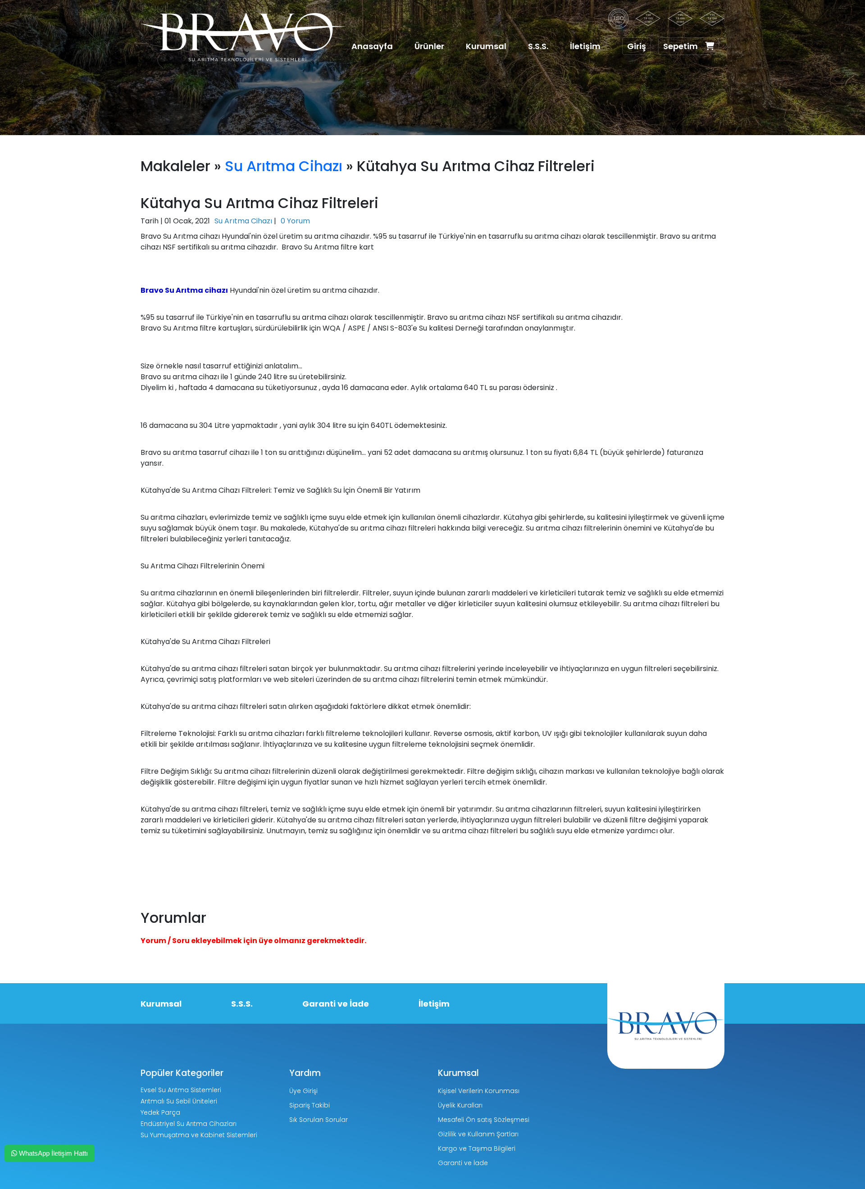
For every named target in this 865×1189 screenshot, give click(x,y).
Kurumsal (486, 46)
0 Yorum (295, 221)
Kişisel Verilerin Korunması (478, 1090)
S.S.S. (538, 46)
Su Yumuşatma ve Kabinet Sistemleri (199, 1134)
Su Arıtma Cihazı (283, 166)
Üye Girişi (303, 1090)
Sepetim (680, 46)
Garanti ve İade (335, 1003)
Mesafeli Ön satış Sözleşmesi (483, 1119)
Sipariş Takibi (309, 1105)
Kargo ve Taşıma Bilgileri (476, 1148)
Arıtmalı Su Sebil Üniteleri (179, 1101)
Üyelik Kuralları (460, 1105)
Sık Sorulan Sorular (318, 1119)
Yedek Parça (160, 1112)
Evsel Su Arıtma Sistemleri (181, 1089)
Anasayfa (372, 46)
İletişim (585, 46)
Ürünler (429, 46)
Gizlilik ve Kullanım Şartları (478, 1134)
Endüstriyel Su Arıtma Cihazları (189, 1123)
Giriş (636, 46)
